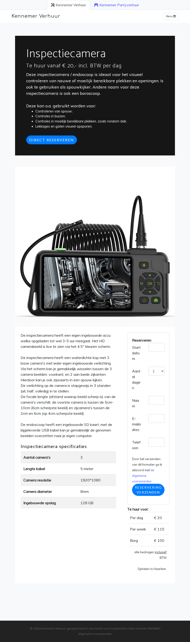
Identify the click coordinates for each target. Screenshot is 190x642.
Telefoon (136, 445)
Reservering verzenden (148, 489)
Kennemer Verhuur (70, 5)
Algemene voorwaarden (95, 633)
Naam (135, 403)
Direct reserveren (51, 140)
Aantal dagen (136, 379)
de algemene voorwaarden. (143, 475)
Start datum (136, 353)
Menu (169, 16)
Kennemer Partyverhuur (118, 5)
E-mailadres (136, 424)
